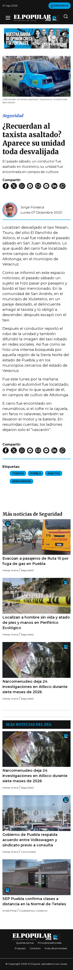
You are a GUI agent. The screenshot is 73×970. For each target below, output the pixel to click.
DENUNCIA (61, 5)
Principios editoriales (49, 942)
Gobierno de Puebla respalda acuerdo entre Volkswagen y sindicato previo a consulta (29, 839)
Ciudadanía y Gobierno (33, 910)
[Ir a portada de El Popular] (36, 18)
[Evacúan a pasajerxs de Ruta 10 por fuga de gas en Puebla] (36, 537)
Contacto (35, 948)
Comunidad (28, 851)
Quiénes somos (25, 942)
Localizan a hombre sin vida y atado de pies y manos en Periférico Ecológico (36, 622)
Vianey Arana (10, 570)
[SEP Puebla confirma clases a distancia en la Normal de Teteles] (36, 877)
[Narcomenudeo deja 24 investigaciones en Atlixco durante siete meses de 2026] (36, 660)
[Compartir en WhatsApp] (22, 186)
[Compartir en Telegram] (30, 186)
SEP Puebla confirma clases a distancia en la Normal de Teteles (34, 901)
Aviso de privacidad (56, 948)
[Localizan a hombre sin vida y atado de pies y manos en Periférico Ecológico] (36, 596)
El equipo (20, 948)
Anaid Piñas (9, 910)
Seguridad (12, 115)
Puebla (35, 473)
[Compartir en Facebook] (5, 186)
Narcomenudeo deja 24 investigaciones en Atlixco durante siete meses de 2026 (35, 686)
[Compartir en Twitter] (14, 186)
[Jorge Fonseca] (9, 210)
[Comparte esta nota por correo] (38, 186)
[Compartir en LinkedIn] (54, 186)
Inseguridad (21, 481)
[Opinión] (36, 38)
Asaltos (53, 473)
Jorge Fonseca (32, 207)
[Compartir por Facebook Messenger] (46, 186)
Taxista (18, 473)
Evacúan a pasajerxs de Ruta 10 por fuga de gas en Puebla (35, 561)
